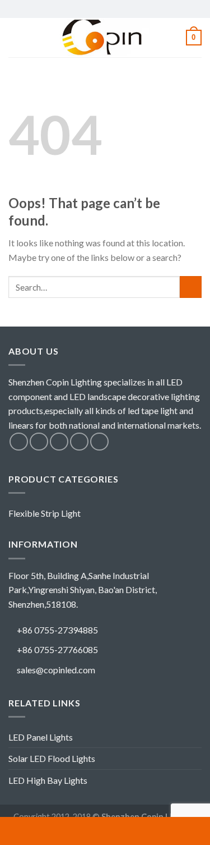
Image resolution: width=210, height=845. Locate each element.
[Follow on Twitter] (59, 442)
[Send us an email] (79, 442)
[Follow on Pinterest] (99, 442)
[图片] (175, 831)
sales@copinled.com (56, 669)
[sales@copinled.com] (105, 831)
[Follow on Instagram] (39, 442)
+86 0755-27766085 (57, 649)
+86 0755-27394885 (57, 629)
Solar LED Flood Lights (51, 758)
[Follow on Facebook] (19, 442)
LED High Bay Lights (47, 780)
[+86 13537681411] (35, 831)
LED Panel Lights (40, 737)
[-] (105, 37)
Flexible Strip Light (44, 513)
